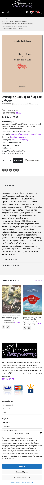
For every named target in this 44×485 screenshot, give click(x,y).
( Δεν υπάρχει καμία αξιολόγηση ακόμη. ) (26, 104)
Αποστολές (6, 422)
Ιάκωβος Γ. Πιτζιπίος (20, 140)
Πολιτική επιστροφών (10, 430)
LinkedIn (10, 170)
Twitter (6, 170)
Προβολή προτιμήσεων (22, 478)
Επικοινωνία (7, 409)
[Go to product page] (11, 300)
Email (17, 170)
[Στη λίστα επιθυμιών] (8, 328)
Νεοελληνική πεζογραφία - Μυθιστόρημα (25, 134)
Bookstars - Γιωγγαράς (18, 137)
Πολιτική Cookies (15, 482)
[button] (41, 434)
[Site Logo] (22, 4)
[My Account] (26, 12)
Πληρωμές (6, 426)
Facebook (3, 170)
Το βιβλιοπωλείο (8, 405)
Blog (4, 412)
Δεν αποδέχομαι (22, 472)
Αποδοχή (22, 466)
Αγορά (19, 160)
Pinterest (14, 170)
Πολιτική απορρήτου (27, 482)
